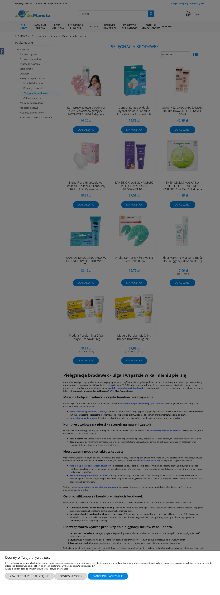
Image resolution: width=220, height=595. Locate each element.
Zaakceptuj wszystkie (108, 576)
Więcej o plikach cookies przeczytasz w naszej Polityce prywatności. (37, 568)
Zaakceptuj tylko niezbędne (29, 576)
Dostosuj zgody (70, 576)
